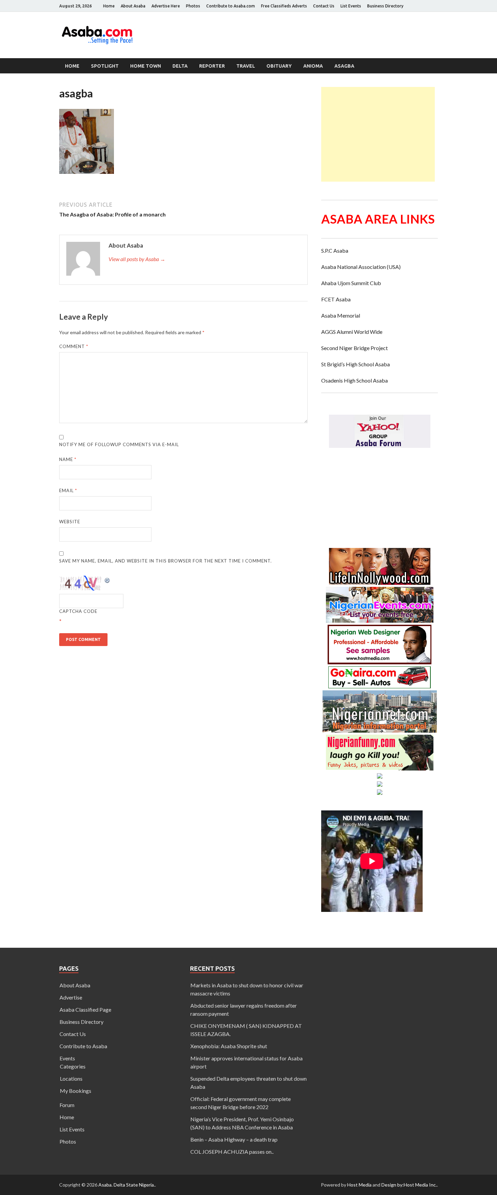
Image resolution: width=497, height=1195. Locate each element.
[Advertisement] (378, 134)
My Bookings (75, 1090)
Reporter (212, 66)
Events (67, 1058)
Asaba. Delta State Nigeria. (126, 1185)
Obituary (279, 66)
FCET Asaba (336, 299)
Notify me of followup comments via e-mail (119, 444)
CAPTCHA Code (78, 611)
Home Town (145, 66)
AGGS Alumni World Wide (351, 331)
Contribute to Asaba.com (230, 6)
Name (67, 459)
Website (69, 521)
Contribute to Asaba (83, 1046)
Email (68, 490)
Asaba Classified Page (85, 1009)
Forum (67, 1105)
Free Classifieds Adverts (284, 6)
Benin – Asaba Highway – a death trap (234, 1139)
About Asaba (133, 6)
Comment (73, 346)
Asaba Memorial (340, 315)
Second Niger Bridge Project (354, 348)
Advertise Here (165, 6)
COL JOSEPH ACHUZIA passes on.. (232, 1151)
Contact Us (323, 6)
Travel (245, 66)
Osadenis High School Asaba (354, 380)
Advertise (71, 997)
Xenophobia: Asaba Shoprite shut (228, 1046)
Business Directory (385, 6)
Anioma (313, 66)
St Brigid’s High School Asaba (355, 364)
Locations (71, 1078)
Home (109, 6)
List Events (350, 6)
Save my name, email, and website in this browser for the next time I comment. (165, 561)
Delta (180, 66)
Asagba (344, 66)
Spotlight (105, 66)
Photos (193, 6)
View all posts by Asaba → (137, 259)
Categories (73, 1066)
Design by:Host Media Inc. (409, 1185)
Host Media (359, 1185)
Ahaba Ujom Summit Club (351, 283)
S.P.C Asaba (334, 250)
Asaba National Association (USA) (361, 266)
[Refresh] (107, 579)
